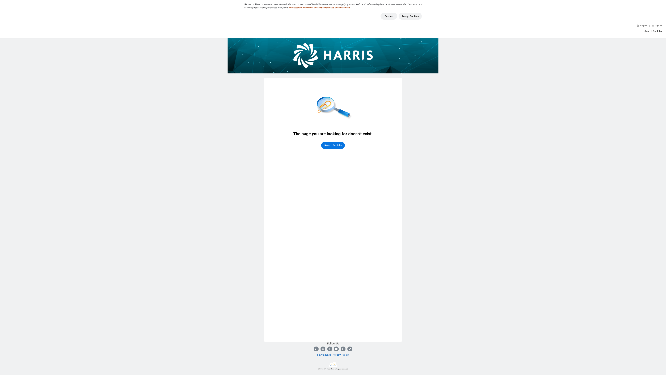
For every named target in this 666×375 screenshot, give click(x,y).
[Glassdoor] (349, 349)
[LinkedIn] (316, 349)
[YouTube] (336, 349)
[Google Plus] (343, 349)
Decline (389, 16)
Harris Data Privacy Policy (333, 354)
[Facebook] (329, 349)
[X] (323, 349)
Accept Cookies (410, 16)
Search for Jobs (653, 31)
